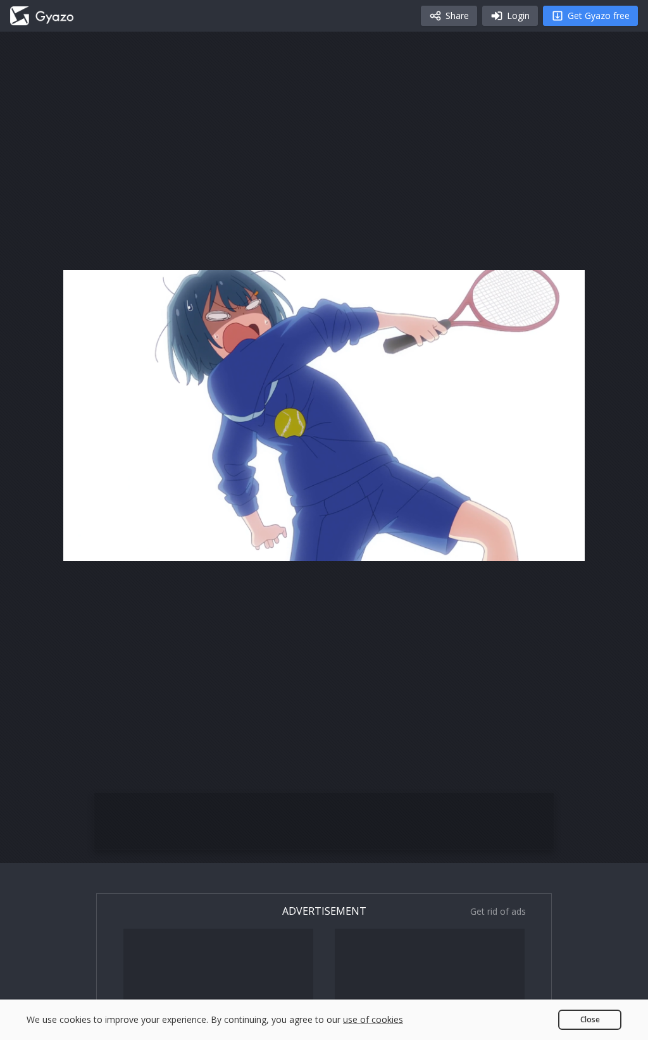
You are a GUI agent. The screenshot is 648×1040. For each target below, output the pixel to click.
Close (590, 1019)
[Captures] (41, 16)
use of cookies (373, 1019)
